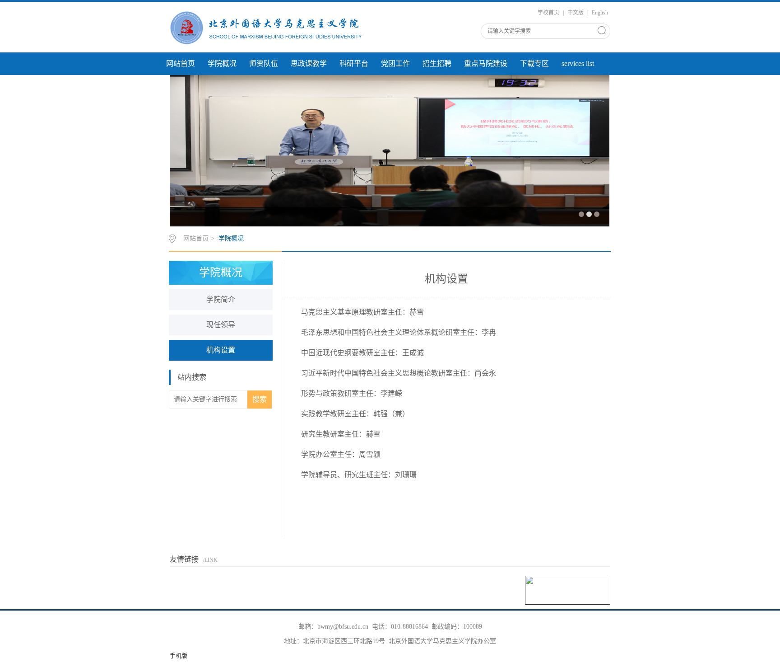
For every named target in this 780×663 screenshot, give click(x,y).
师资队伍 (263, 63)
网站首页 (180, 63)
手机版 (178, 655)
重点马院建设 (485, 63)
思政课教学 (309, 63)
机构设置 (220, 350)
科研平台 (353, 63)
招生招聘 (436, 63)
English (600, 12)
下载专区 (534, 63)
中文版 (575, 12)
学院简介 (220, 299)
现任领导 (220, 325)
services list (578, 63)
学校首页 (548, 12)
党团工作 (395, 63)
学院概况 (222, 63)
